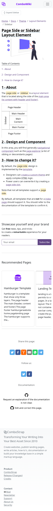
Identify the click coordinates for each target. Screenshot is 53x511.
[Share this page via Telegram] (40, 352)
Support (8, 498)
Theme (22, 21)
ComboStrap (10, 472)
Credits (7, 478)
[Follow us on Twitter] (23, 374)
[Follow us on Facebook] (29, 374)
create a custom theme (33, 174)
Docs (13, 21)
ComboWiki (23, 4)
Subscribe (44, 242)
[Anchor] (18, 87)
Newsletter (9, 495)
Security (8, 504)
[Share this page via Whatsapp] (35, 352)
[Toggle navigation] (47, 4)
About (8, 69)
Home (5, 21)
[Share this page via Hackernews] (23, 352)
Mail (8, 491)
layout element (41, 93)
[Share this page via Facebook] (18, 352)
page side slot (13, 184)
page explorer (33, 151)
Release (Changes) (13, 475)
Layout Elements (37, 21)
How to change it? (14, 80)
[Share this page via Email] (29, 352)
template (27, 169)
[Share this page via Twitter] (12, 352)
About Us (8, 501)
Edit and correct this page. (28, 407)
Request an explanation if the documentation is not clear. (26, 401)
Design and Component (17, 74)
